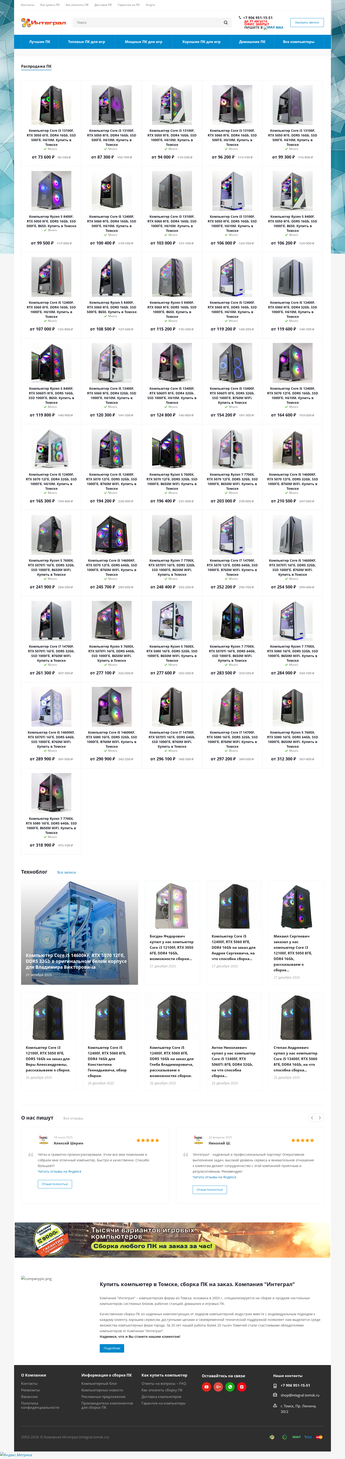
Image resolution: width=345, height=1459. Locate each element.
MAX (279, 27)
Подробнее (112, 1348)
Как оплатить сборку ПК (162, 1390)
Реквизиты (30, 1390)
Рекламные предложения (103, 1396)
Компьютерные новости (102, 1390)
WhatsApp (230, 1387)
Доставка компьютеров (161, 1396)
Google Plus (218, 1387)
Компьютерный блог (99, 1383)
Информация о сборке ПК (106, 1375)
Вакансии (29, 1396)
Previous (312, 1118)
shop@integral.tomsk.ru (300, 1395)
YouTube (206, 1387)
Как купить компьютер (164, 1375)
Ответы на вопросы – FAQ (164, 1383)
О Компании (33, 1375)
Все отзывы (73, 1118)
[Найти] (225, 22)
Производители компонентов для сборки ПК (107, 1405)
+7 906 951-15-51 (258, 18)
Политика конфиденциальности (40, 1405)
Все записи (66, 872)
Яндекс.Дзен (241, 1387)
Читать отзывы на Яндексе (59, 1171)
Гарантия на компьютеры (164, 1403)
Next (320, 1118)
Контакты (29, 1383)
